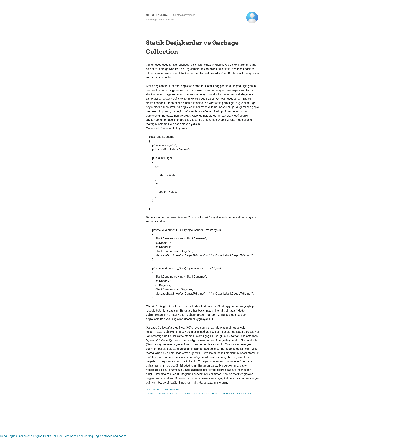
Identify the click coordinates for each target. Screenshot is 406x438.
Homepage (151, 19)
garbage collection (192, 394)
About (161, 19)
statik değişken (230, 394)
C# (167, 394)
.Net (148, 390)
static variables (212, 394)
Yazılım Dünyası (172, 390)
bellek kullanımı (156, 394)
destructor (175, 394)
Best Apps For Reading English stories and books (94, 436)
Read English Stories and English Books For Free (31, 436)
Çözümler (157, 390)
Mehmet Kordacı (157, 15)
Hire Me (170, 19)
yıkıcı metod (245, 394)
